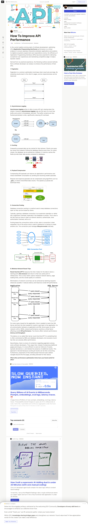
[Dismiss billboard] (85, 504)
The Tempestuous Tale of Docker (73, 51)
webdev (36, 43)
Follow (75, 11)
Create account (81, 1)
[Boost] (3, 52)
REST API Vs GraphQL (70, 46)
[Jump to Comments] (3, 43)
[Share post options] (3, 57)
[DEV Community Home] (2, 2)
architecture (17, 43)
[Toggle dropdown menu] (57, 364)
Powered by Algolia (44, 1)
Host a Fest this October (73, 73)
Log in (73, 1)
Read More (13, 412)
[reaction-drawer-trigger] (3, 38)
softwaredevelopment (27, 43)
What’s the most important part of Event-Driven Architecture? (74, 38)
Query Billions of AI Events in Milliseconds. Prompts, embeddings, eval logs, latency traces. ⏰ (33, 394)
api (12, 43)
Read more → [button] (15, 500)
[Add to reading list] (3, 48)
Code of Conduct (30, 433)
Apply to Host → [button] (69, 83)
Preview (22, 429)
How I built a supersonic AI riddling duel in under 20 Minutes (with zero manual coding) (33, 483)
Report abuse (39, 433)
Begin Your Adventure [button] (10, 521)
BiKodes (16, 30)
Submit (15, 429)
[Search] (6, 2)
